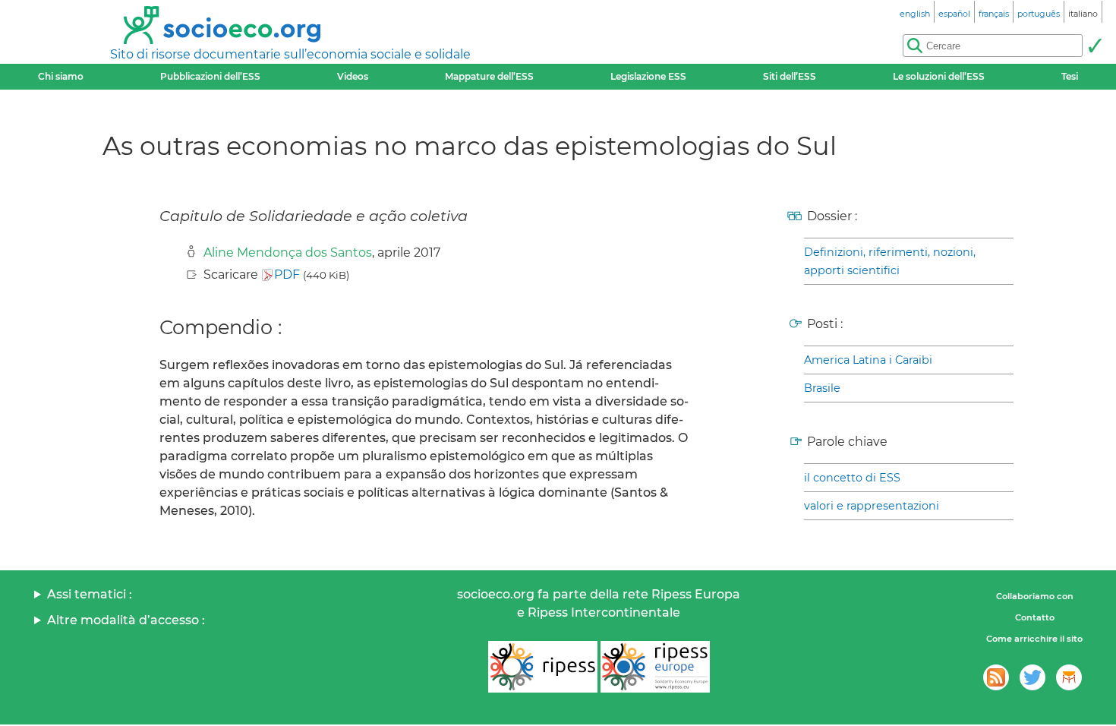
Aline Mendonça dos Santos (287, 252)
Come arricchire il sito (1034, 638)
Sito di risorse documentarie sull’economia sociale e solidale (290, 54)
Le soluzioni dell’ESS (939, 76)
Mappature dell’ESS (489, 76)
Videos (352, 76)
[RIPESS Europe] (655, 667)
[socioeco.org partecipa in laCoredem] (1069, 677)
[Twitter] (1032, 677)
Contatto (1035, 617)
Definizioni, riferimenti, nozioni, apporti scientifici (890, 261)
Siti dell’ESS (789, 76)
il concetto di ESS (852, 478)
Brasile (822, 388)
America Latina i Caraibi (868, 360)
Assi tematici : (89, 594)
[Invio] (1094, 45)
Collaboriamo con (1034, 596)
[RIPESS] (542, 667)
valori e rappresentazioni (871, 506)
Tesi (1069, 76)
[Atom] (996, 677)
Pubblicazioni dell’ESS (210, 76)
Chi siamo (61, 76)
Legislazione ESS (648, 76)
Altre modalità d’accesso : (126, 620)
